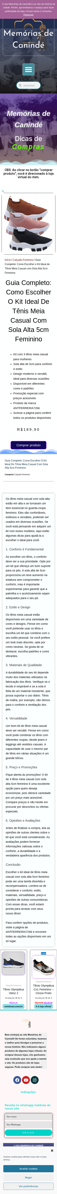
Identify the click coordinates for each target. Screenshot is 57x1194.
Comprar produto (28, 445)
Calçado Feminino (23, 260)
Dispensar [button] (28, 14)
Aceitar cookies (28, 1168)
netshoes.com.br (13, 1006)
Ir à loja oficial (43, 1006)
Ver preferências (28, 1186)
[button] (52, 1150)
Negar (28, 1177)
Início (8, 260)
